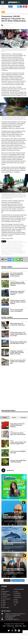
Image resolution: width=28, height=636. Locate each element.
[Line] (18, 259)
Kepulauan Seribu (17, 244)
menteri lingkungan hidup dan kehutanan (11, 247)
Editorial (4, 593)
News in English (6, 595)
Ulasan (4, 604)
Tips (4, 605)
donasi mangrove (18, 241)
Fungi (16, 602)
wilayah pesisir (9, 254)
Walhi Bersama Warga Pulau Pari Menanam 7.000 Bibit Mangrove (17, 293)
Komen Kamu (6, 607)
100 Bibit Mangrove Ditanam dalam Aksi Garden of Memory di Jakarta (18, 302)
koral (17, 245)
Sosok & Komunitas (19, 589)
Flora (11, 422)
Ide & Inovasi (17, 595)
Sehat (11, 431)
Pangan (11, 440)
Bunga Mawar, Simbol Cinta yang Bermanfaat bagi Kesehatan (17, 425)
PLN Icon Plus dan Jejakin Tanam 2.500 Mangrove (16, 310)
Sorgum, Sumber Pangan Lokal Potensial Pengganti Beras (18, 442)
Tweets (14, 417)
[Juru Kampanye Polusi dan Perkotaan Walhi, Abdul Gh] (14, 513)
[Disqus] (14, 385)
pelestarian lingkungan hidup (8, 250)
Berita (3, 589)
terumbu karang (14, 253)
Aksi (3, 12)
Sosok (16, 591)
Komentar (23, 417)
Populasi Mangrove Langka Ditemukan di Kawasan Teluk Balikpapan (17, 283)
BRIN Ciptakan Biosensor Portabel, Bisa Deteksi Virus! (17, 324)
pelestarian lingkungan (15, 248)
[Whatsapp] (15, 259)
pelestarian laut (5, 248)
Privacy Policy (18, 626)
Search (10, 6)
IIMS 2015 (10, 244)
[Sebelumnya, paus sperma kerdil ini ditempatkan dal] (14, 539)
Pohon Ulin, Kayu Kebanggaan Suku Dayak (18, 451)
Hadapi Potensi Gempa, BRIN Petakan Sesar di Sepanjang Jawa (17, 361)
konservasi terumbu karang (8, 245)
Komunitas (17, 593)
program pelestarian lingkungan (15, 251)
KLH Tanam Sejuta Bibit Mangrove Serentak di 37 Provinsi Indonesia (16, 274)
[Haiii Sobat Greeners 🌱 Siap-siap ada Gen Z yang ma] (14, 486)
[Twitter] (12, 259)
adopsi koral (10, 241)
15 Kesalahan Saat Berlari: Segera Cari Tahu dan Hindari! (17, 433)
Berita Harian (13, 280)
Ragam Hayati (17, 597)
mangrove (21, 245)
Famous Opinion (6, 599)
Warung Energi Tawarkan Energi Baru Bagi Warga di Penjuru (18, 342)
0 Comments (6, 25)
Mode (4, 600)
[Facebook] (9, 259)
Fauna (16, 601)
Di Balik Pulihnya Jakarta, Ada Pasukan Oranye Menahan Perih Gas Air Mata (18, 334)
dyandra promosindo (12, 242)
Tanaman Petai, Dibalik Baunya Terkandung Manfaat (18, 461)
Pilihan (5, 417)
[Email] (21, 259)
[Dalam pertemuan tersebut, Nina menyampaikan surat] (14, 565)
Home (4, 626)
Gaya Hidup (4, 597)
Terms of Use (10, 626)
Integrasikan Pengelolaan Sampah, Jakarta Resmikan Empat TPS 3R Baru (17, 352)
